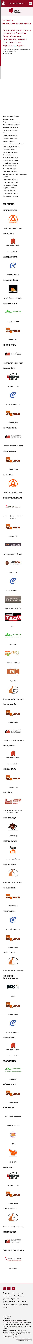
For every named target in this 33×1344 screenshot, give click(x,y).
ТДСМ (13, 626)
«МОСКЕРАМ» (13, 339)
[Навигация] (30, 3)
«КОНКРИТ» (13, 1162)
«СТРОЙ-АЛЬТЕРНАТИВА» (13, 298)
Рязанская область (9, 168)
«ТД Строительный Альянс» (13, 228)
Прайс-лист (15, 1299)
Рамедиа (29, 1340)
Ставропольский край (10, 182)
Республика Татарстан (11, 160)
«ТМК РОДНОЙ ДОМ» (13, 859)
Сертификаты (23, 1304)
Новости (23, 1301)
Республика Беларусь (10, 157)
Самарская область (9, 171)
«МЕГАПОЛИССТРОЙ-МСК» (13, 554)
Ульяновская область (10, 193)
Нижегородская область (11, 146)
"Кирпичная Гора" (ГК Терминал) (13, 699)
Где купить (6, 1299)
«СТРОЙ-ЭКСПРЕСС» (13, 1126)
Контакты (6, 1307)
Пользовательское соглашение (24, 1338)
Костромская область (10, 136)
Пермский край (8, 155)
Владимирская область (11, 122)
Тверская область (9, 188)
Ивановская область (10, 130)
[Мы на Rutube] (4, 1287)
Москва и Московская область (13, 144)
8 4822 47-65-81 (8, 1337)
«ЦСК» (13, 1144)
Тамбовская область (10, 185)
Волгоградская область (11, 125)
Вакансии (14, 1304)
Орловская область (9, 149)
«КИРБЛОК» (13, 572)
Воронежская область (10, 127)
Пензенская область (10, 152)
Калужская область (9, 133)
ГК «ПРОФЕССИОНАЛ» (13, 608)
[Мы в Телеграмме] (8, 1287)
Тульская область (9, 190)
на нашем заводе (25, 49)
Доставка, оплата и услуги (11, 1301)
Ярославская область (10, 196)
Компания (6, 1304)
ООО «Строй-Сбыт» (13, 663)
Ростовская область (10, 166)
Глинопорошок (7, 1296)
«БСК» (13, 996)
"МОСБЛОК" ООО (13, 321)
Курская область (8, 141)
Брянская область (9, 119)
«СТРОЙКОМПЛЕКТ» (13, 275)
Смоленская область (10, 179)
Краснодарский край (10, 138)
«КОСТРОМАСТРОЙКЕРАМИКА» (13, 363)
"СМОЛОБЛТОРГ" (13, 251)
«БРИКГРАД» (13, 836)
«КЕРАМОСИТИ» (13, 386)
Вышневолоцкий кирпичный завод (15, 1320)
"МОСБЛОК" (13, 644)
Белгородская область (11, 116)
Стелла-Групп (13, 1268)
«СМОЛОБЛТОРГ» (13, 764)
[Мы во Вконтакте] (13, 1287)
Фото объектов (18, 1296)
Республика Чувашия (10, 163)
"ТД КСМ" (13, 681)
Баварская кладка (18, 1293)
